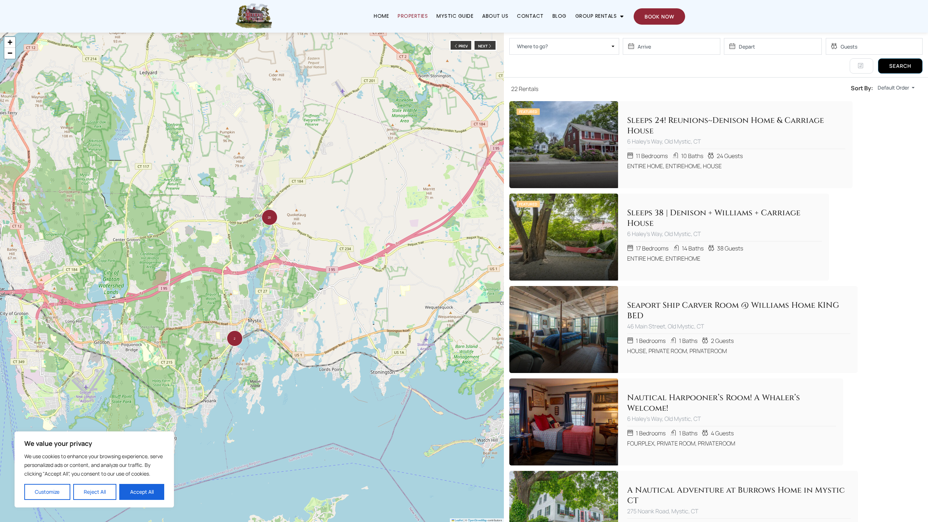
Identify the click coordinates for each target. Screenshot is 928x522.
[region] (94, 469)
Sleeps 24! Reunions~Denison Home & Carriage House (725, 126)
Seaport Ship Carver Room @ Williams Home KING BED (733, 311)
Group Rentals (596, 16)
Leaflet (458, 520)
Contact (530, 16)
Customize (47, 491)
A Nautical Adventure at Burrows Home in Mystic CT (736, 495)
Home (381, 16)
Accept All (142, 491)
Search (900, 65)
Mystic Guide (454, 16)
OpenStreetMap (477, 520)
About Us (495, 16)
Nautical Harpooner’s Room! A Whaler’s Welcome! (713, 403)
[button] (234, 338)
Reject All (95, 491)
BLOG (559, 16)
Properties (413, 16)
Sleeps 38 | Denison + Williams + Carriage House (713, 218)
